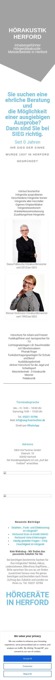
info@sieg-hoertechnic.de (30, 420)
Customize (27, 666)
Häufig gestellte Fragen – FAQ (30, 540)
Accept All (27, 658)
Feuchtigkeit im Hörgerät (30, 544)
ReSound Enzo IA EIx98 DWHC (30, 534)
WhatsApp (33, 425)
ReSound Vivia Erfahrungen (30, 537)
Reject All (27, 674)
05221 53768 (30, 416)
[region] (27, 655)
